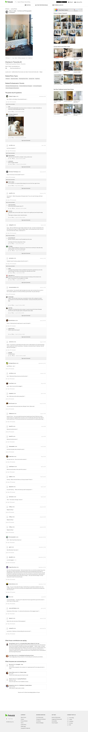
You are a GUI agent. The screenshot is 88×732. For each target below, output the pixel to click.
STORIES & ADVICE (58, 5)
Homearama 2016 (77, 84)
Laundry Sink (31, 78)
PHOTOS (28, 5)
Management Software (41, 719)
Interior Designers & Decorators (12, 88)
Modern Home (66, 71)
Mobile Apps (23, 726)
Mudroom (8, 78)
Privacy (22, 721)
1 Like (8, 101)
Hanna (65, 58)
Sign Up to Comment (26, 140)
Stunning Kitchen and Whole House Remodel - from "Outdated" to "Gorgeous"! (78, 59)
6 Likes (8, 562)
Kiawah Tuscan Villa (67, 84)
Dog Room (37, 78)
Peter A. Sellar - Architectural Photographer (20, 11)
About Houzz (23, 717)
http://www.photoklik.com (15, 68)
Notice (26, 721)
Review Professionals (56, 717)
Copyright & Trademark (25, 728)
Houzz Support (55, 722)
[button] (6, 101)
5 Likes (8, 233)
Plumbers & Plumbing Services (12, 85)
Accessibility (54, 721)
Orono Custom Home (58, 84)
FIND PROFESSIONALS (42, 5)
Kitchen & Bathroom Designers (25, 85)
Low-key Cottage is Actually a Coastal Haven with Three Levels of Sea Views (77, 72)
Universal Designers (37, 85)
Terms (22, 722)
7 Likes (8, 623)
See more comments (10, 104)
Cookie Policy (23, 724)
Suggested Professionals (57, 719)
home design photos (31, 692)
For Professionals (39, 717)
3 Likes (8, 421)
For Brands (38, 721)
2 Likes (10, 164)
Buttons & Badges (39, 722)
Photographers (12, 12)
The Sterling (56, 58)
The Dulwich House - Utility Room (58, 72)
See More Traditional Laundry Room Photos (64, 89)
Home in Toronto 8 (62, 13)
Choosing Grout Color (23, 78)
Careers (22, 719)
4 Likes (10, 272)
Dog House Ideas (14, 78)
